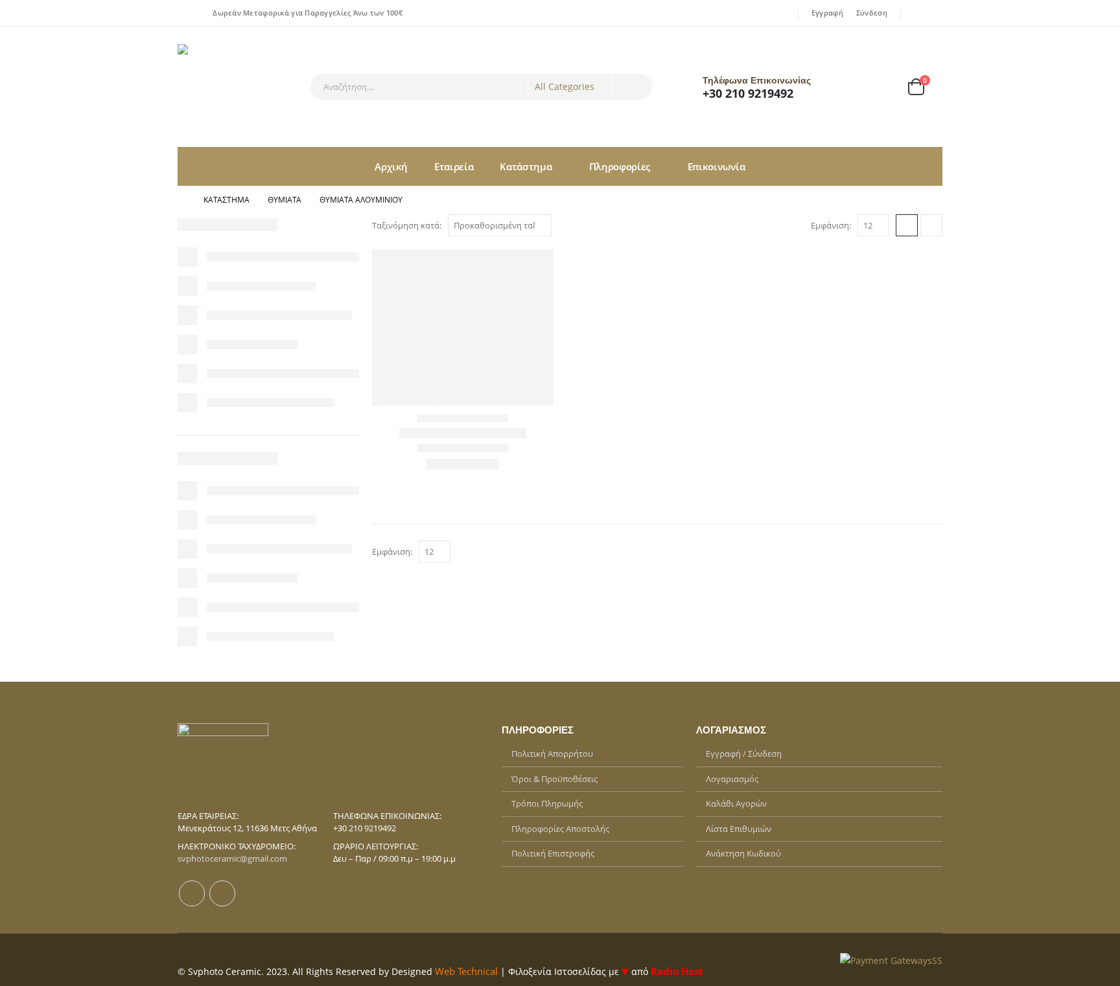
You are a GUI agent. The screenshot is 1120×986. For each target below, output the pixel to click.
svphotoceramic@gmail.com (232, 858)
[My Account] (845, 87)
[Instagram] (934, 13)
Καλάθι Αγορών (736, 803)
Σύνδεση (871, 12)
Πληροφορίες (619, 166)
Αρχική (391, 166)
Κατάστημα (526, 166)
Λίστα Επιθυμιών (738, 829)
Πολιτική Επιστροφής (552, 853)
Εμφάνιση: (831, 225)
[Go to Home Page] (181, 200)
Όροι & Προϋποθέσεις (554, 779)
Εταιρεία (453, 166)
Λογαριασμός (732, 779)
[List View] (931, 225)
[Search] (632, 87)
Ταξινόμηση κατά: (406, 225)
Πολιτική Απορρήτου (552, 753)
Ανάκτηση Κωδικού (743, 853)
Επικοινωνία (716, 166)
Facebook (192, 893)
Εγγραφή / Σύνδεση (744, 753)
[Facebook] (915, 13)
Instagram (222, 893)
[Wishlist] (880, 87)
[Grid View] (907, 225)
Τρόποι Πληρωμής (547, 803)
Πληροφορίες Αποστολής (560, 829)
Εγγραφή (827, 12)
